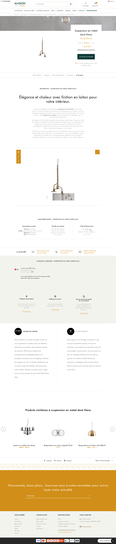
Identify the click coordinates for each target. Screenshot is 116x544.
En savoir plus (27, 311)
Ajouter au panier (86, 57)
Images (47, 75)
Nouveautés (18, 10)
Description (37, 75)
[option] (58, 176)
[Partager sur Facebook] (18, 156)
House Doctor (24, 14)
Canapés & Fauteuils (42, 10)
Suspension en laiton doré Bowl (91, 445)
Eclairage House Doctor (35, 14)
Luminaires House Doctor (50, 14)
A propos (79, 75)
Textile (74, 10)
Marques (81, 10)
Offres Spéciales (91, 10)
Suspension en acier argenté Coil (58, 445)
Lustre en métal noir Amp (24, 445)
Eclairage (60, 10)
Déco (53, 10)
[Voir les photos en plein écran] (97, 152)
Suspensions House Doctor (58, 232)
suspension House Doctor (66, 109)
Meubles (67, 10)
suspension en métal (49, 115)
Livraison (70, 75)
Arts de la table (29, 10)
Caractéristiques (58, 75)
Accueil (16, 14)
